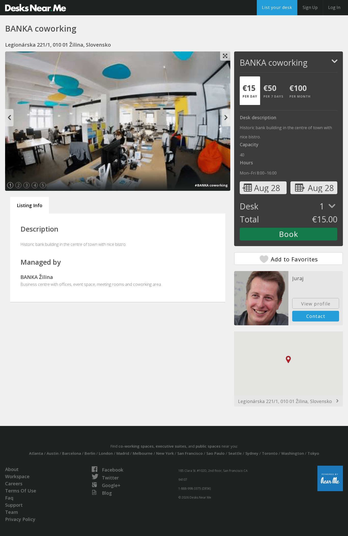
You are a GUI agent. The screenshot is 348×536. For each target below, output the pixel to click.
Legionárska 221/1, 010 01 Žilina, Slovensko (285, 401)
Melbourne (143, 453)
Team (11, 512)
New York (165, 453)
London (106, 453)
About (12, 469)
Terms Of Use (20, 491)
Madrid (122, 453)
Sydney (251, 453)
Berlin (90, 453)
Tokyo (313, 453)
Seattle (235, 453)
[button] (288, 359)
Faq (9, 498)
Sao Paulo (215, 453)
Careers (13, 483)
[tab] (250, 90)
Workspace (17, 476)
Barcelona (71, 453)
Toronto (270, 453)
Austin (53, 453)
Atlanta (36, 453)
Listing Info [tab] (29, 205)
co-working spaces (136, 446)
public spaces (208, 446)
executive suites (171, 446)
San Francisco (190, 453)
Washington (292, 453)
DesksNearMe (35, 7)
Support (14, 505)
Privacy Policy (20, 519)
